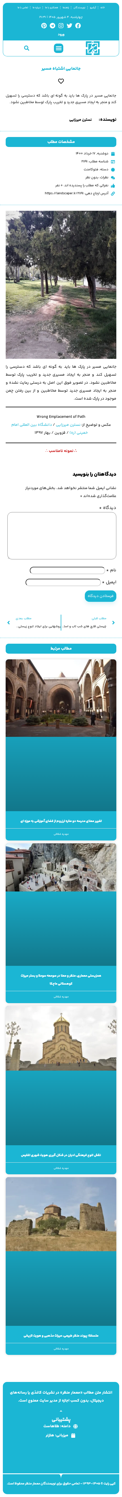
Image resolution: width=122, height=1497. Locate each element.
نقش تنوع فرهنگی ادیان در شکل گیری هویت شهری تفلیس (61, 1155)
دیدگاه (107, 508)
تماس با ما (23, 8)
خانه (102, 8)
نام (111, 570)
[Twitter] (69, 25)
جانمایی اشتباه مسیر (61, 68)
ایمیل (109, 582)
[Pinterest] (44, 25)
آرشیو (93, 8)
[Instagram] (61, 25)
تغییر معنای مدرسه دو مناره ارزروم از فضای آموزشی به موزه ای (61, 821)
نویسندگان (79, 8)
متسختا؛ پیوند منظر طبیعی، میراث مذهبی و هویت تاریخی (61, 1336)
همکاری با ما (51, 8)
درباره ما (37, 8)
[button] (58, 48)
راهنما (66, 8)
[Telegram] (52, 25)
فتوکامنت (91, 169)
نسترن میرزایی (68, 425)
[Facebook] (78, 25)
